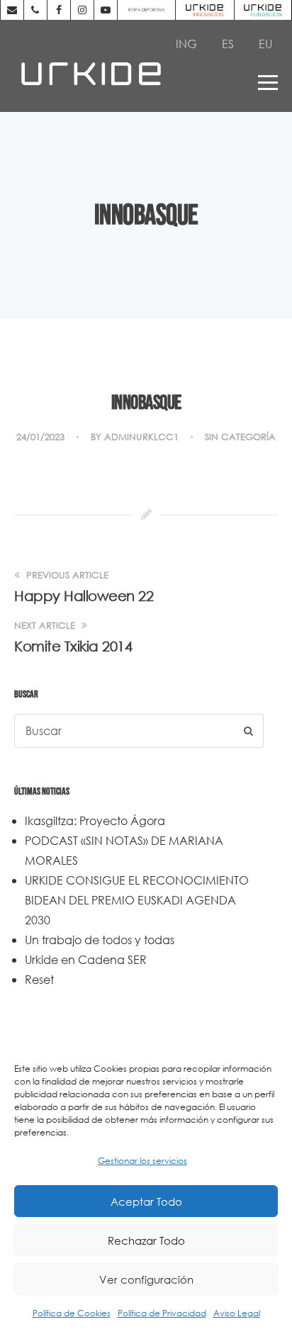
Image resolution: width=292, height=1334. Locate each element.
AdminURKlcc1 (141, 437)
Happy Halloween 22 (83, 596)
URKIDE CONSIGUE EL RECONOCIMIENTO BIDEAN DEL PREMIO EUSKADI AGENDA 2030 (137, 900)
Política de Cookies (72, 1313)
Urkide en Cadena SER (86, 959)
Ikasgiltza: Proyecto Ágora (95, 820)
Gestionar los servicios (142, 1161)
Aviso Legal (236, 1313)
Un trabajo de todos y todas (99, 939)
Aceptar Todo (146, 1201)
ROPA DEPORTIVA (146, 9)
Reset (39, 979)
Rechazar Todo (146, 1240)
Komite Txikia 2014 (73, 646)
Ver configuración (146, 1279)
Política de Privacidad (162, 1313)
